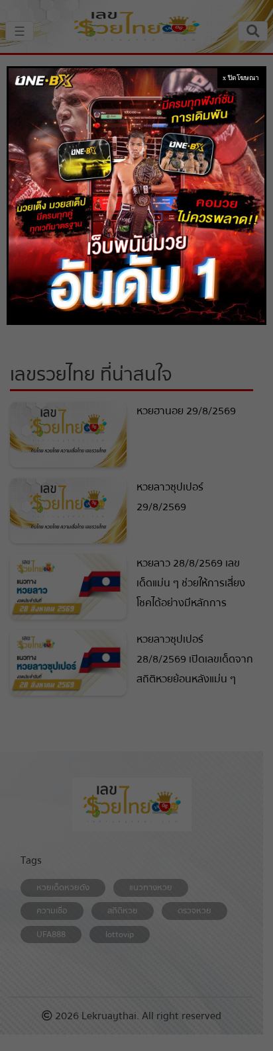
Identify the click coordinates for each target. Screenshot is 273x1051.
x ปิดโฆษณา (241, 77)
